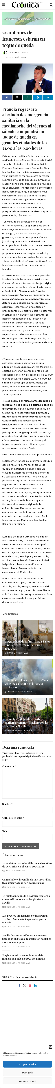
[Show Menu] (3, 4)
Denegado (27, 1072)
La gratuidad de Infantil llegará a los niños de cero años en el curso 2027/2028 (27, 645)
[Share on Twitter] (17, 97)
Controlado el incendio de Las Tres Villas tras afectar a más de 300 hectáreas (26, 683)
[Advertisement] (27, 1021)
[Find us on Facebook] (19, 985)
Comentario (9, 766)
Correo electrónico (13, 817)
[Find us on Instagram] (30, 985)
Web (4, 831)
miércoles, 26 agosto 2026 (19, 691)
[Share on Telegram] (37, 97)
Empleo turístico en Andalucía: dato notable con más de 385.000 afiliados (24, 957)
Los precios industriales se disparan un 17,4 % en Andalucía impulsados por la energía (25, 919)
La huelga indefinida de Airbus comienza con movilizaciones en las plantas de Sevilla (27, 722)
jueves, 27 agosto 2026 (17, 653)
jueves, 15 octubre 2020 (16, 57)
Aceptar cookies (27, 1064)
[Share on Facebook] (7, 97)
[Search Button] (51, 4)
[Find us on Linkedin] (35, 985)
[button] (50, 1046)
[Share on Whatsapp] (27, 97)
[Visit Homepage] (27, 5)
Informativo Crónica (18, 52)
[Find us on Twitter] (24, 985)
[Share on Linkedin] (48, 97)
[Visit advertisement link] (27, 20)
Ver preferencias (27, 1080)
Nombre (7, 804)
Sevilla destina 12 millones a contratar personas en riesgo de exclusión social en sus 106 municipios (26, 939)
